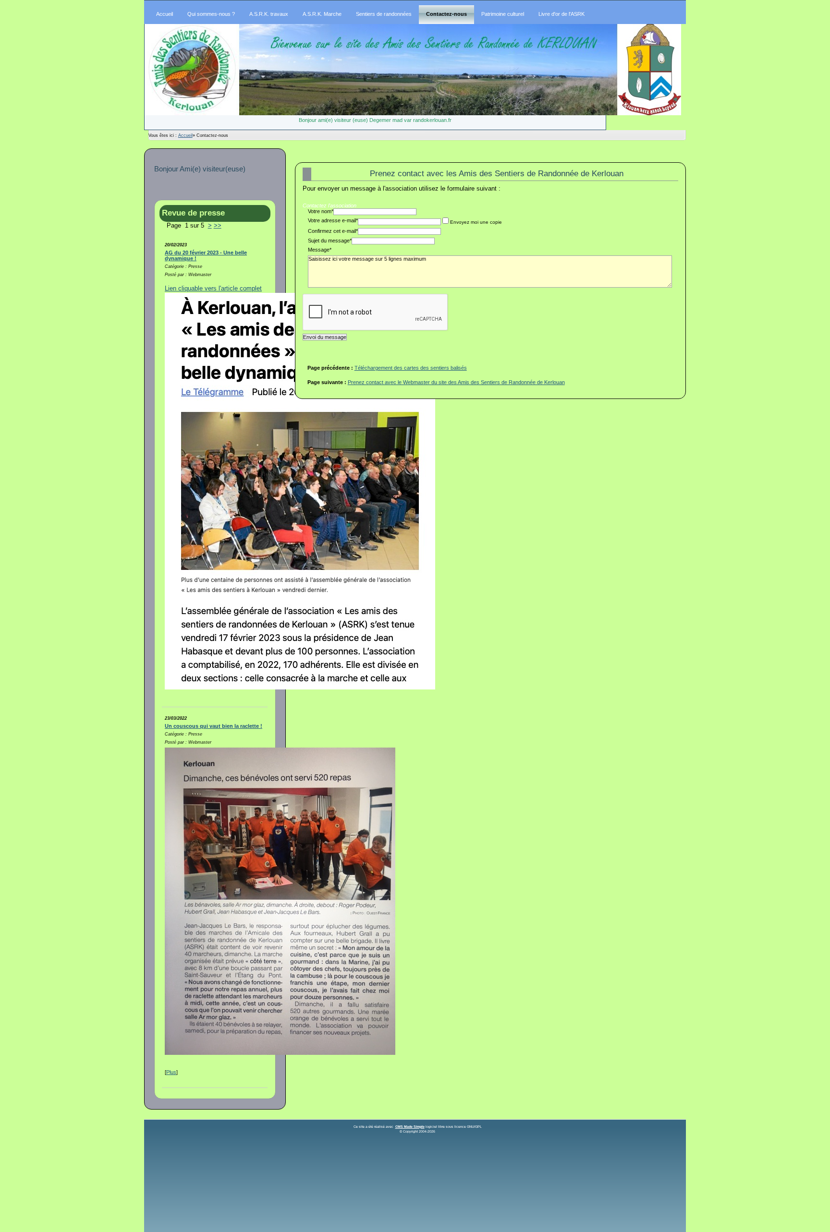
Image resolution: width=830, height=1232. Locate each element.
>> (217, 225)
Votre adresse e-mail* (333, 220)
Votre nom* (320, 211)
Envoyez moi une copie (476, 222)
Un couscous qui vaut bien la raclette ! (213, 726)
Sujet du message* (330, 240)
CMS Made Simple (410, 1126)
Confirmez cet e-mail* (333, 231)
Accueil (185, 135)
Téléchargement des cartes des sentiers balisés (410, 368)
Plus (171, 1072)
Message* (319, 250)
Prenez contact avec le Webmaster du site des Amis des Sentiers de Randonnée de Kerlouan (456, 382)
